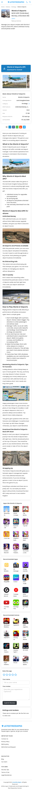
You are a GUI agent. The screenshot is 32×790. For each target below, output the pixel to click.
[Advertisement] (16, 47)
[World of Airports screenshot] (15, 81)
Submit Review (9, 703)
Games (8, 7)
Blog (2, 759)
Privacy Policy (5, 741)
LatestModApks (16, 782)
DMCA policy (5, 744)
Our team (4, 762)
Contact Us (4, 739)
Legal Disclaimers (6, 775)
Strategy (13, 7)
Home (2, 7)
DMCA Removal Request (8, 747)
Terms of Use (5, 772)
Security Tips (5, 769)
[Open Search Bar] (30, 2)
